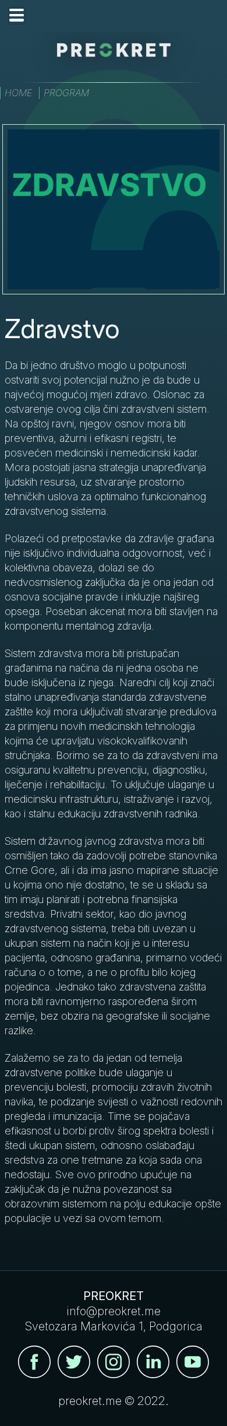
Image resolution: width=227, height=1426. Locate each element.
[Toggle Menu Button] (17, 15)
